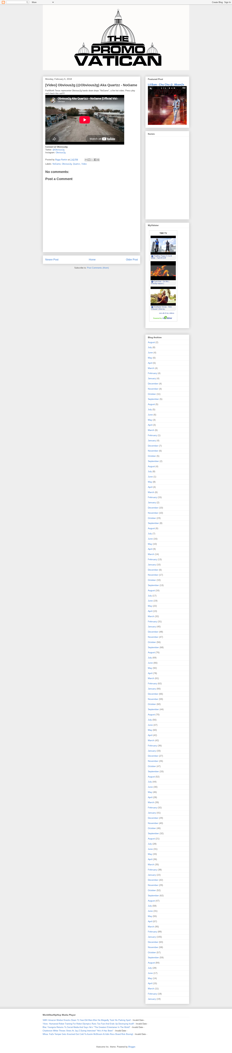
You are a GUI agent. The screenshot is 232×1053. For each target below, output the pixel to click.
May (150, 357)
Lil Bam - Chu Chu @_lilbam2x (166, 84)
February (152, 373)
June (150, 352)
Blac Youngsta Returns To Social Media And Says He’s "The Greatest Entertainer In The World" (86, 1027)
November (153, 389)
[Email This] (86, 159)
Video (84, 164)
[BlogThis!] (89, 159)
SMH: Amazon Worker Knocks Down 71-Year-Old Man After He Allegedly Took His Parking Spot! (87, 1020)
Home (92, 259)
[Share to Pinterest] (98, 159)
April (150, 363)
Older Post (132, 259)
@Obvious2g (58, 150)
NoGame (57, 164)
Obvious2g (60, 152)
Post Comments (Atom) (98, 268)
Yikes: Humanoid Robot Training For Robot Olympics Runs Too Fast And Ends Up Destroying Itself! (88, 1024)
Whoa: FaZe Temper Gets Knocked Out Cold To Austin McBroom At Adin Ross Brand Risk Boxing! (88, 1034)
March (151, 368)
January (152, 378)
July (150, 347)
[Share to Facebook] (95, 159)
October (152, 394)
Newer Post (51, 259)
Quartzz (76, 164)
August (151, 342)
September (153, 399)
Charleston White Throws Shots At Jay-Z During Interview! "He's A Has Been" (78, 1031)
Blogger (131, 1047)
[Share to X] (92, 159)
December (153, 383)
